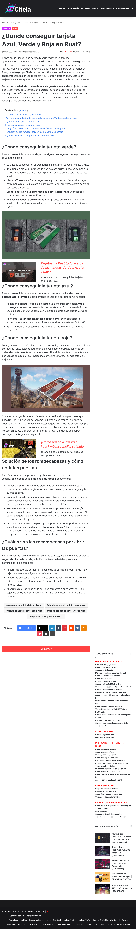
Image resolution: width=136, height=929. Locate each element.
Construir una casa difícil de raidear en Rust (113, 687)
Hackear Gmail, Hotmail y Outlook (106, 920)
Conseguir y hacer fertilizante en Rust (110, 692)
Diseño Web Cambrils (122, 924)
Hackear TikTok (84, 920)
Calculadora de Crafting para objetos (110, 760)
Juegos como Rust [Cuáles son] (108, 780)
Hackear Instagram (36, 920)
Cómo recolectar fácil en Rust (107, 676)
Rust (19, 22)
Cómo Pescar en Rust (104, 678)
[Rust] (18, 9)
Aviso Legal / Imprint (63, 924)
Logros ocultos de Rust (104, 737)
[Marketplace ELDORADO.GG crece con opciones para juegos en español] (102, 838)
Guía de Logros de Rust (104, 734)
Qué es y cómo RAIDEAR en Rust (108, 684)
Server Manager (102, 811)
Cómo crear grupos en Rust (106, 667)
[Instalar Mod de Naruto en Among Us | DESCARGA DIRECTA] (102, 877)
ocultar (23, 110)
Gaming (95, 8)
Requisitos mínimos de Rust (106, 788)
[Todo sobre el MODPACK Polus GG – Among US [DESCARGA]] (102, 851)
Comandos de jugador (104, 670)
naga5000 (8, 52)
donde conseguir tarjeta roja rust (25, 610)
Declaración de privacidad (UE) (86, 924)
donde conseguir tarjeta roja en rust (67, 605)
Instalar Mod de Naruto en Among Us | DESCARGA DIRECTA (122, 876)
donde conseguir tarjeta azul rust (24, 605)
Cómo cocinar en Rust (104, 752)
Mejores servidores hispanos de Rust (110, 673)
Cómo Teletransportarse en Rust (108, 794)
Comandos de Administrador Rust (109, 814)
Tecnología (73, 8)
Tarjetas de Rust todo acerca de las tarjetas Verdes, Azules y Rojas (63, 267)
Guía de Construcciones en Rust (108, 689)
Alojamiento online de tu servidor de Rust (112, 817)
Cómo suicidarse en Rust (105, 749)
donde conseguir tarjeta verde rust (67, 610)
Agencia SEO (106, 924)
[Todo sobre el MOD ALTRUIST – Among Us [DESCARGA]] (102, 889)
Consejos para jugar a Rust (106, 664)
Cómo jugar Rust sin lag (105, 766)
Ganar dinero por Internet (115, 8)
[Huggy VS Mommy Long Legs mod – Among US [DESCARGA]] (102, 864)
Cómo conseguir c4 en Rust (106, 758)
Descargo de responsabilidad (41, 924)
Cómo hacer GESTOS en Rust (107, 771)
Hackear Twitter (69, 920)
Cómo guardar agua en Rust (106, 755)
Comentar (46, 649)
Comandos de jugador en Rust (107, 797)
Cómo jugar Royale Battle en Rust (109, 706)
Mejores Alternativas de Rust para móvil (111, 763)
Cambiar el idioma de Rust (106, 791)
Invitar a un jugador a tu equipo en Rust (111, 769)
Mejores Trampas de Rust (105, 681)
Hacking (85, 8)
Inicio (62, 8)
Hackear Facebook (53, 920)
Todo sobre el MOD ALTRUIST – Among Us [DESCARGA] (122, 888)
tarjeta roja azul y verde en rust (46, 616)
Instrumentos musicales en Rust (108, 720)
